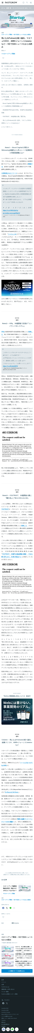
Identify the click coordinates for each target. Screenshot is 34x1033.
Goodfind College (5, 1012)
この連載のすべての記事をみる (16, 971)
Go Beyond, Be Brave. (12, 792)
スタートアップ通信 (9, 54)
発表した (24, 526)
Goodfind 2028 (4, 1010)
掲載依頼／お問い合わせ (7, 989)
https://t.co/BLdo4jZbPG (10, 366)
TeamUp (3, 1020)
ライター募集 (5, 991)
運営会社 (3, 1022)
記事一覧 (8, 8)
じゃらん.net (12, 234)
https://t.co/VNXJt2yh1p (10, 210)
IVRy (2, 332)
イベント (3, 982)
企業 (2, 984)
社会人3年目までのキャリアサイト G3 (9, 1014)
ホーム (3, 8)
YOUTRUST (5, 509)
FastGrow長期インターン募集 (9, 994)
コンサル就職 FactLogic (6, 1016)
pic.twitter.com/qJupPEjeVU (11, 213)
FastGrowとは (5, 987)
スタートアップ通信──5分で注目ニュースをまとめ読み (16, 34)
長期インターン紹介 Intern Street (9, 1018)
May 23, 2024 (13, 369)
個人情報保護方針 (5, 1024)
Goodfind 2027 (4, 1008)
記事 (2, 980)
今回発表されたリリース (9, 173)
